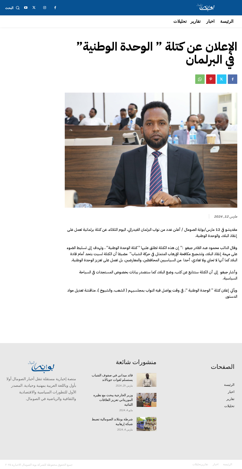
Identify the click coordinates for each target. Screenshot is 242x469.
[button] (13, 8)
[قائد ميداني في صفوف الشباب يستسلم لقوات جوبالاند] (146, 380)
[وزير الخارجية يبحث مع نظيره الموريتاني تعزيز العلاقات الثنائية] (146, 400)
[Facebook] (232, 79)
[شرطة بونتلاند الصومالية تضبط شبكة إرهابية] (146, 424)
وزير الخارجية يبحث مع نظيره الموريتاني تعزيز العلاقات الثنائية (113, 399)
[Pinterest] (211, 79)
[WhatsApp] (200, 79)
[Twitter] (221, 79)
